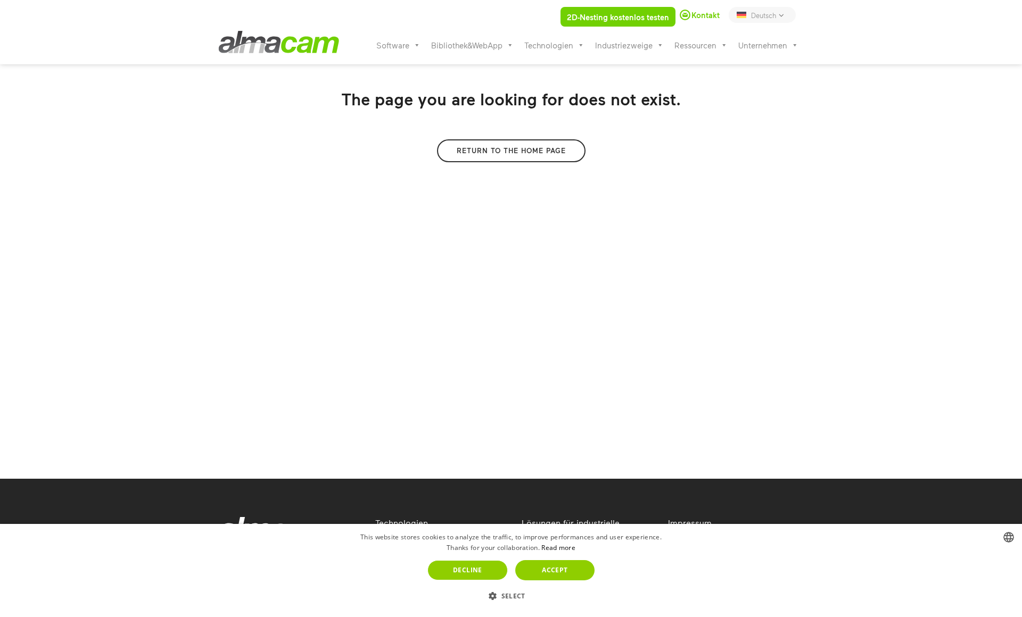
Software (392, 45)
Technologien (548, 45)
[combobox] (1008, 537)
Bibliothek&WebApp (466, 45)
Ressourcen (695, 45)
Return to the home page (511, 150)
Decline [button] (467, 569)
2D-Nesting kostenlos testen (618, 17)
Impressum (690, 523)
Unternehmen (762, 45)
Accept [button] (554, 569)
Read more (558, 547)
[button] (511, 596)
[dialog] (511, 570)
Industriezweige (624, 45)
